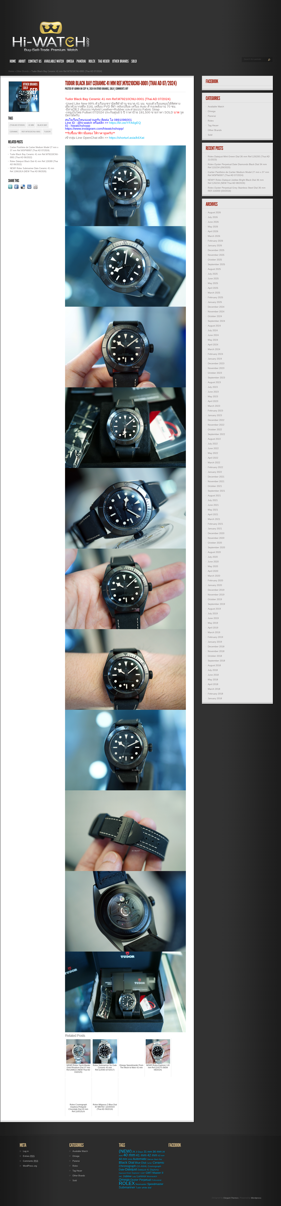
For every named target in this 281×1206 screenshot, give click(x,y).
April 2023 (213, 401)
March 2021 (214, 519)
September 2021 (216, 491)
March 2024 (214, 349)
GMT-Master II (154, 1172)
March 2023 (214, 406)
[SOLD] (134, 62)
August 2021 (214, 495)
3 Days (139, 1152)
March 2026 (214, 236)
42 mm (152, 1155)
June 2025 (213, 278)
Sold (210, 135)
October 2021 (215, 486)
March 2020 (214, 575)
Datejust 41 (143, 1169)
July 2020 (213, 557)
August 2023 (214, 382)
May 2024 (213, 340)
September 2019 (216, 604)
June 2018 (213, 675)
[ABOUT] (22, 62)
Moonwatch (152, 1176)
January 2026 (215, 245)
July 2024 (213, 330)
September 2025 (216, 264)
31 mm (148, 1151)
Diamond (122, 1173)
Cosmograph (154, 1166)
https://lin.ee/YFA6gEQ (125, 122)
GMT (143, 1173)
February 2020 (215, 580)
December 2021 (216, 476)
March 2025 (214, 292)
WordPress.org (30, 1166)
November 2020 (216, 538)
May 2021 (213, 509)
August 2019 (214, 608)
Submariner (127, 1187)
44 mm (123, 1159)
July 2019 (213, 613)
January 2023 (215, 415)
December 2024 (216, 307)
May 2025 (213, 283)
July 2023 (213, 387)
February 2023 (215, 410)
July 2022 (213, 443)
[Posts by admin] (77, 88)
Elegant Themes (231, 1198)
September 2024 (216, 321)
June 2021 (213, 505)
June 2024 (213, 335)
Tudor (47, 132)
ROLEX (127, 1183)
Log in (26, 1151)
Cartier (149, 1163)
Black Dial (126, 1162)
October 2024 (215, 316)
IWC (120, 1177)
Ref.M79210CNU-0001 (31, 132)
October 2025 (215, 259)
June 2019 (213, 618)
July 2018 (213, 670)
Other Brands (22, 71)
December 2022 (216, 420)
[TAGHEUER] (104, 62)
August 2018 (214, 665)
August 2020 (214, 552)
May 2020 (213, 566)
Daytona (154, 1169)
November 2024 (216, 311)
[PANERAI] (81, 62)
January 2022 (215, 472)
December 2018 (216, 646)
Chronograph (127, 1166)
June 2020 (213, 561)
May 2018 (213, 679)
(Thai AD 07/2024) (17, 125)
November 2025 (216, 255)
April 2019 (213, 627)
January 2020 (215, 585)
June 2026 (213, 222)
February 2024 (215, 354)
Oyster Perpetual (140, 1179)
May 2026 (213, 226)
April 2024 (213, 344)
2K (133, 1151)
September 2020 (216, 547)
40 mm (129, 1155)
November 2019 (216, 594)
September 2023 (216, 377)
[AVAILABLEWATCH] (54, 62)
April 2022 (213, 458)
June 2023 (213, 391)
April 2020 (213, 571)
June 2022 (213, 448)
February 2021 (215, 524)
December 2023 (216, 363)
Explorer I (136, 1173)
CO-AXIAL (142, 1166)
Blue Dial (140, 1162)
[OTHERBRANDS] (120, 62)
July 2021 (213, 500)
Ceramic (14, 132)
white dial (146, 1187)
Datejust (131, 1169)
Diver (129, 1173)
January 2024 (215, 358)
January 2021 (215, 528)
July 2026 (213, 217)
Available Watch (216, 106)
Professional (156, 1180)
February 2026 (215, 240)
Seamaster (141, 1184)
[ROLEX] (92, 62)
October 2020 (215, 542)
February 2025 (215, 297)
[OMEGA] (70, 62)
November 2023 (216, 368)
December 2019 (216, 590)
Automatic (140, 1159)
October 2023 (215, 373)
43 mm (161, 1156)
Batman (150, 1159)
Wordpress (256, 1198)
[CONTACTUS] (35, 62)
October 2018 (215, 656)
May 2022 (213, 453)
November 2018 (216, 651)
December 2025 (216, 250)
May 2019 (213, 623)
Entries (29, 1156)
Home (11, 71)
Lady (134, 1177)
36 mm (157, 1151)
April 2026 (213, 231)
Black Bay (42, 125)
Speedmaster (155, 1184)
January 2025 (215, 302)
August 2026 (214, 212)
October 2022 (215, 429)
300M (130, 1159)
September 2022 (216, 434)
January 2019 (215, 641)
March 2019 (214, 632)
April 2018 (213, 684)
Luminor (141, 1176)
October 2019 (215, 599)
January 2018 (215, 698)
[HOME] (12, 62)
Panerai (212, 116)
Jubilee (127, 1176)
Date (122, 1169)
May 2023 (213, 396)
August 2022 (214, 439)
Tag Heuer (213, 125)
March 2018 (214, 689)
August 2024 (214, 325)
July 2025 (213, 274)
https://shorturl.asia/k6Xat (126, 137)
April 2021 (213, 514)
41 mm (31, 125)
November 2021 (216, 481)
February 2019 (215, 637)
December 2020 (216, 533)
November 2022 (216, 424)
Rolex (211, 120)
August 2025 (214, 269)
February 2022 (215, 467)
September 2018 (216, 660)
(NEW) (125, 1151)
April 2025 (213, 288)
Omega (211, 111)
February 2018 (215, 693)
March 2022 (214, 462)
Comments (30, 1161)
